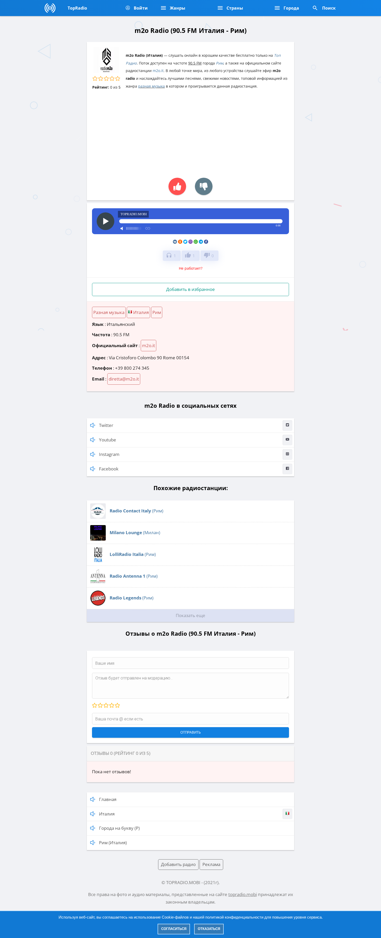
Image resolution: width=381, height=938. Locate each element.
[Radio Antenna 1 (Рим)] (98, 582)
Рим (219, 63)
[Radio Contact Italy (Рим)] (98, 517)
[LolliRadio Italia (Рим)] (98, 561)
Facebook (108, 469)
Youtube (107, 440)
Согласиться (173, 929)
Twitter (106, 425)
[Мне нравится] (177, 186)
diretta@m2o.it (124, 379)
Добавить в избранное (190, 289)
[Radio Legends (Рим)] (98, 604)
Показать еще (190, 615)
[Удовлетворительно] (106, 706)
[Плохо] (100, 706)
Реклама (211, 864)
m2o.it (158, 70)
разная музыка (151, 86)
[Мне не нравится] (204, 186)
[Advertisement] (190, 131)
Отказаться (209, 929)
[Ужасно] (94, 706)
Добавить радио (178, 864)
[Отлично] (117, 706)
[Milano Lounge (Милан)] (98, 539)
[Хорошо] (111, 706)
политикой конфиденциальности (234, 917)
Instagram (109, 454)
